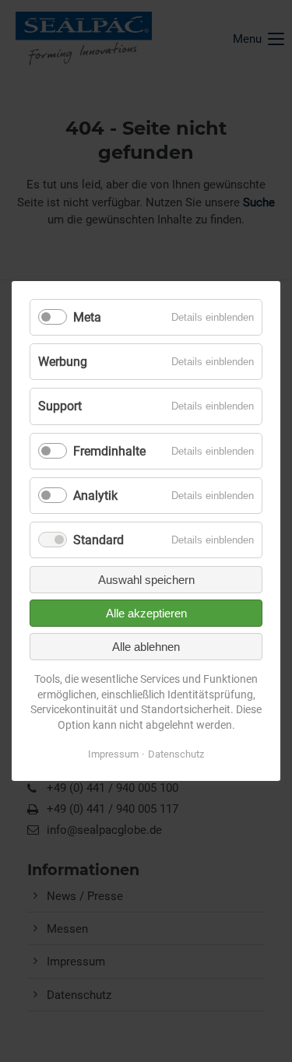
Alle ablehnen (146, 646)
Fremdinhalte (109, 451)
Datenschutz (176, 754)
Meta (87, 317)
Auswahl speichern (146, 579)
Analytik (95, 495)
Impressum (113, 754)
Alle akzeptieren (146, 613)
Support (60, 406)
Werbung (62, 361)
